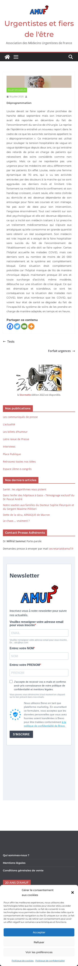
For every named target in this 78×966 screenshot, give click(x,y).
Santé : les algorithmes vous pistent (24, 489)
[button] (72, 892)
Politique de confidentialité (50, 960)
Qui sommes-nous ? (16, 855)
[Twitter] (17, 326)
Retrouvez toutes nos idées (19, 461)
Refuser (39, 942)
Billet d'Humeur (17, 90)
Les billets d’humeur (15, 431)
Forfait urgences (59, 351)
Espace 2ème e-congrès (17, 469)
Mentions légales (14, 863)
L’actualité (9, 424)
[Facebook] (10, 326)
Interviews (9, 446)
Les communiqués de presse (20, 417)
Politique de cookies (23, 960)
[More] (31, 326)
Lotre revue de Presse (16, 439)
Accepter (39, 932)
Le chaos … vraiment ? (16, 520)
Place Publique (12, 454)
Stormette (25, 394)
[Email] (24, 326)
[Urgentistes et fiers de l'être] (7, 57)
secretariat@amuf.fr (61, 548)
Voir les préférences (39, 952)
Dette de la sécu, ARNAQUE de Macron (26, 515)
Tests (11, 341)
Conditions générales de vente (23, 870)
